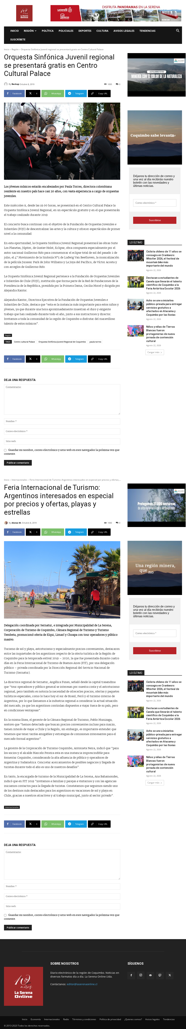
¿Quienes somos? (133, 1019)
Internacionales (52, 1019)
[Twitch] (160, 975)
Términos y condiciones (84, 1019)
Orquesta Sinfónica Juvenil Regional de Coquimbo (62, 341)
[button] (177, 31)
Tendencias (147, 30)
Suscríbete (17, 39)
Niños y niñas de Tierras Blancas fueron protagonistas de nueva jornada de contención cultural (160, 333)
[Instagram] (140, 975)
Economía (36, 1019)
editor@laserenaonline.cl (82, 984)
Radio (66, 1019)
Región (29, 30)
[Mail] (150, 975)
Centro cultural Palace (24, 341)
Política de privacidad (110, 1019)
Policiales (66, 30)
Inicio (14, 30)
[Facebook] (131, 975)
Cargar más (153, 352)
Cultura (102, 30)
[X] (169, 975)
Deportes (84, 30)
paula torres (95, 341)
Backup (15, 84)
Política (48, 30)
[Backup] (6, 84)
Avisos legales (124, 30)
